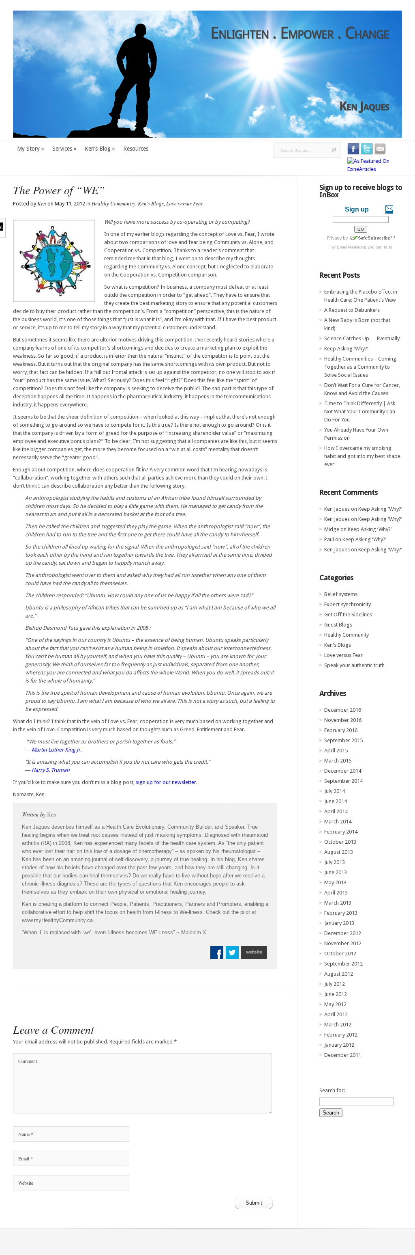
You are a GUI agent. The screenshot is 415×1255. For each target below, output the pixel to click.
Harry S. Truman (51, 770)
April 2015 (336, 750)
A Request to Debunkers (352, 310)
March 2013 (337, 903)
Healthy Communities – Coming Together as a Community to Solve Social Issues (360, 367)
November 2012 (343, 943)
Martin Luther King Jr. (56, 750)
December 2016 (342, 710)
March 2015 (337, 761)
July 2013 (334, 862)
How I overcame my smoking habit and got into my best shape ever (362, 456)
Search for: (332, 1090)
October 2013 (340, 842)
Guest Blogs (338, 625)
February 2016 (340, 730)
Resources (135, 148)
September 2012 (343, 964)
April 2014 (336, 811)
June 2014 (335, 801)
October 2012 (340, 953)
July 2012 (334, 984)
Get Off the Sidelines (348, 614)
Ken (41, 203)
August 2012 (338, 974)
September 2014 (343, 781)
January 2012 (339, 1045)
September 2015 (343, 740)
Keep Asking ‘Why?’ (346, 349)
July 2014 (334, 791)
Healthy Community (113, 203)
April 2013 (336, 893)
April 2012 (336, 1014)
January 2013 (339, 923)
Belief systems (340, 594)
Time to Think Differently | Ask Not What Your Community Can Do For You (359, 411)
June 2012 (335, 994)
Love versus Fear (184, 203)
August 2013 (338, 852)
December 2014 (342, 771)
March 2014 (337, 822)
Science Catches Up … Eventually (362, 338)
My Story (30, 148)
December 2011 (342, 1055)
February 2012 (340, 1035)
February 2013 (340, 913)
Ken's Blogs (151, 203)
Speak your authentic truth (354, 665)
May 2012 (335, 1004)
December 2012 (342, 933)
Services (64, 148)
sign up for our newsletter (166, 782)
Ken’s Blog (100, 148)
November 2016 (343, 720)
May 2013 (335, 882)
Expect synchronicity (347, 604)
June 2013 (335, 872)
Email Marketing (351, 247)
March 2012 (337, 1025)
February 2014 (340, 832)
